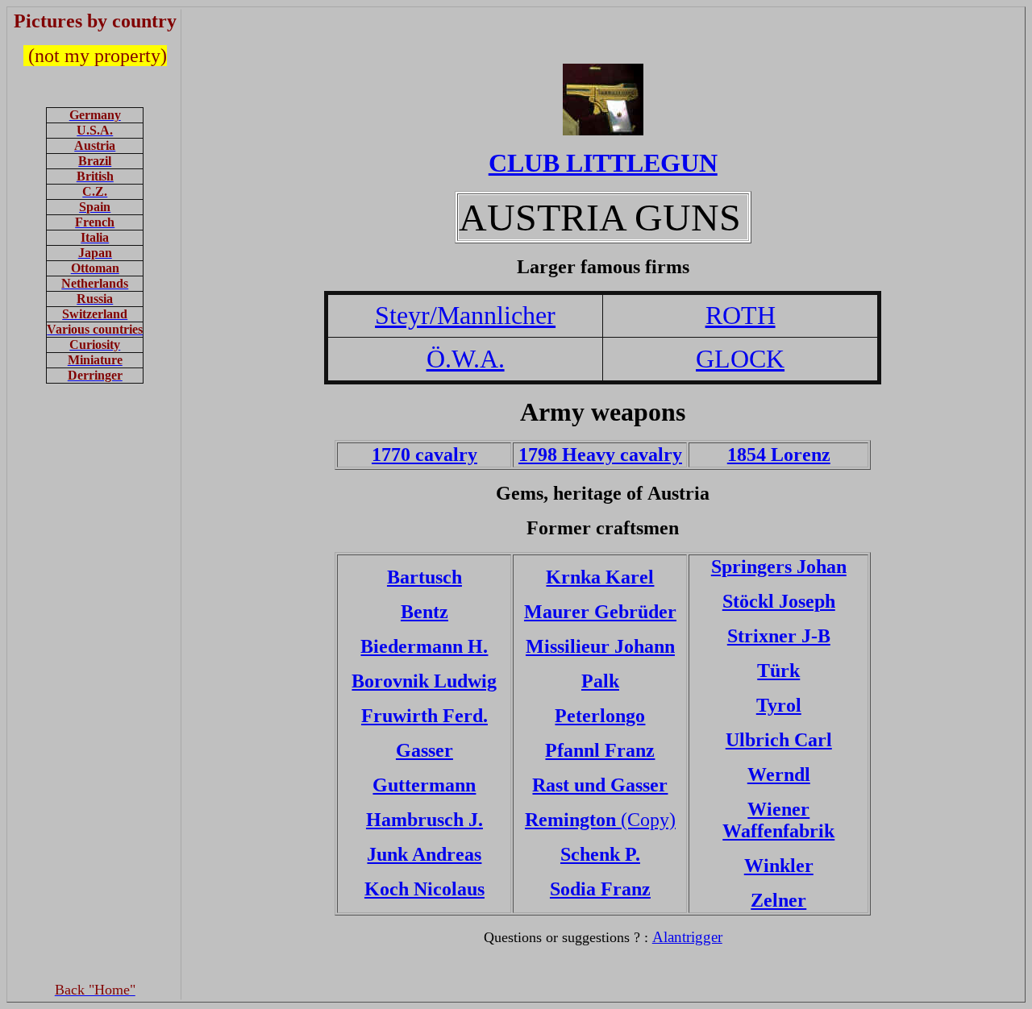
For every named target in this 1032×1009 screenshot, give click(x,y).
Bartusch (424, 577)
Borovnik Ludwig (424, 681)
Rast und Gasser (600, 784)
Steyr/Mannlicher (465, 315)
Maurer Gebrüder (600, 611)
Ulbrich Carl (779, 739)
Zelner (778, 900)
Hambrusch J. (424, 819)
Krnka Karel (600, 577)
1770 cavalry (424, 454)
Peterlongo (600, 715)
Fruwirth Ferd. (424, 715)
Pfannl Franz (600, 750)
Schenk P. (600, 854)
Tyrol (778, 705)
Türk (778, 670)
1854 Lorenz (778, 454)
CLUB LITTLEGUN (603, 162)
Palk (600, 681)
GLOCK (740, 358)
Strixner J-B (778, 635)
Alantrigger (687, 936)
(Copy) (600, 819)
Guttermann (424, 784)
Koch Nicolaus (424, 888)
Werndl (778, 774)
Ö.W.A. (466, 358)
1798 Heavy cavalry (600, 454)
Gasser (424, 750)
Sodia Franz (600, 888)
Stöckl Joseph (778, 601)
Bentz (424, 611)
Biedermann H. (424, 646)
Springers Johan (779, 566)
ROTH (740, 315)
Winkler (779, 865)
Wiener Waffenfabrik (778, 820)
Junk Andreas (424, 854)
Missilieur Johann (600, 646)
